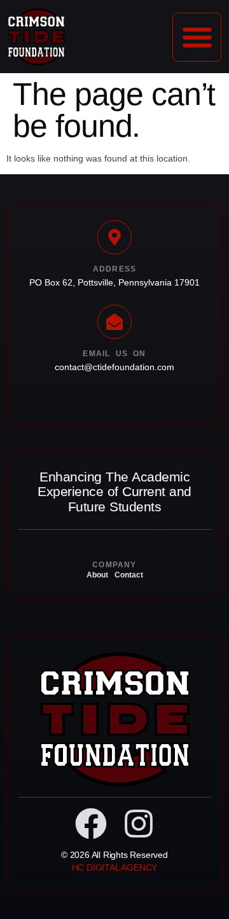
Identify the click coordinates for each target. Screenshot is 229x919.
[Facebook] (91, 824)
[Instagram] (139, 824)
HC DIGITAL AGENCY (115, 867)
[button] (196, 37)
